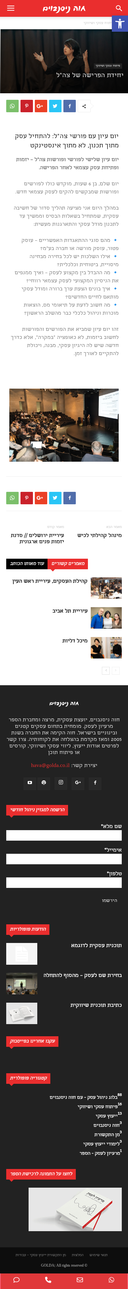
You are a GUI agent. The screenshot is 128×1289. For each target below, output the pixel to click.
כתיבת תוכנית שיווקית (96, 1006)
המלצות (78, 1255)
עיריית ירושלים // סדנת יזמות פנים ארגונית (37, 539)
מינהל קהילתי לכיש (99, 536)
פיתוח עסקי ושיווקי (99, 23)
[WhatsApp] (111, 1281)
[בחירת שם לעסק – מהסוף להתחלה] (21, 983)
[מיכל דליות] (106, 647)
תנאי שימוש (98, 1255)
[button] (120, 24)
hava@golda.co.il (50, 766)
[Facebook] (95, 784)
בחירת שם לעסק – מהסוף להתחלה (82, 976)
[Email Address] (80, 1281)
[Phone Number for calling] (48, 1281)
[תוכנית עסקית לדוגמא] (21, 954)
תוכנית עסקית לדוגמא (96, 946)
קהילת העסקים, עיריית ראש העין (50, 581)
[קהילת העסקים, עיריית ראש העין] (106, 588)
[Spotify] (44, 784)
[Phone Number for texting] (16, 1281)
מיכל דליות (75, 641)
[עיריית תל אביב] (106, 618)
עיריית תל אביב (70, 611)
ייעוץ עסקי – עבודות (31, 1255)
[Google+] (78, 784)
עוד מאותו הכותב (27, 563)
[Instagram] (61, 783)
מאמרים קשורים (67, 563)
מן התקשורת (56, 1255)
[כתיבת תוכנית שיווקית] (21, 1013)
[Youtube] (30, 784)
